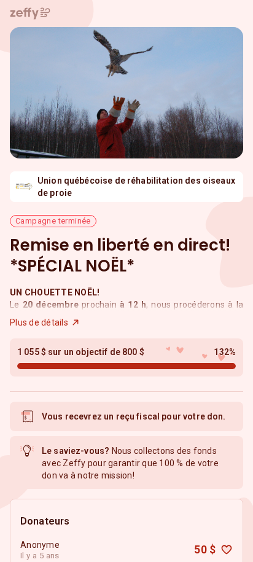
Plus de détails (39, 322)
